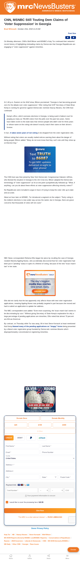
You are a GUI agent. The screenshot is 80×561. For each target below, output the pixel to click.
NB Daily (7, 544)
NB (13, 534)
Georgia (25, 544)
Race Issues (34, 544)
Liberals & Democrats (33, 541)
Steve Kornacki (34, 534)
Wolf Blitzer (46, 534)
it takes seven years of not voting (23, 133)
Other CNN (16, 544)
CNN (44, 541)
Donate (73, 550)
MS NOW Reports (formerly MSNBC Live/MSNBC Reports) (25, 538)
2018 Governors (17, 541)
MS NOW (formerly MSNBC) (58, 541)
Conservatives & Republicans (59, 538)
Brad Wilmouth (10, 29)
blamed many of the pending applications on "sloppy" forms (37, 326)
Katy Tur (7, 534)
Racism (6, 541)
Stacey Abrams (21, 534)
